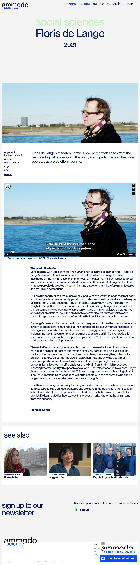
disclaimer (26, 562)
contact (61, 562)
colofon (53, 562)
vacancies (97, 558)
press (96, 555)
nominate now (80, 4)
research (113, 4)
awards (98, 4)
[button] (136, 4)
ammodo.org (98, 548)
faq (95, 551)
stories (128, 4)
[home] (15, 5)
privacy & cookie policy (40, 562)
